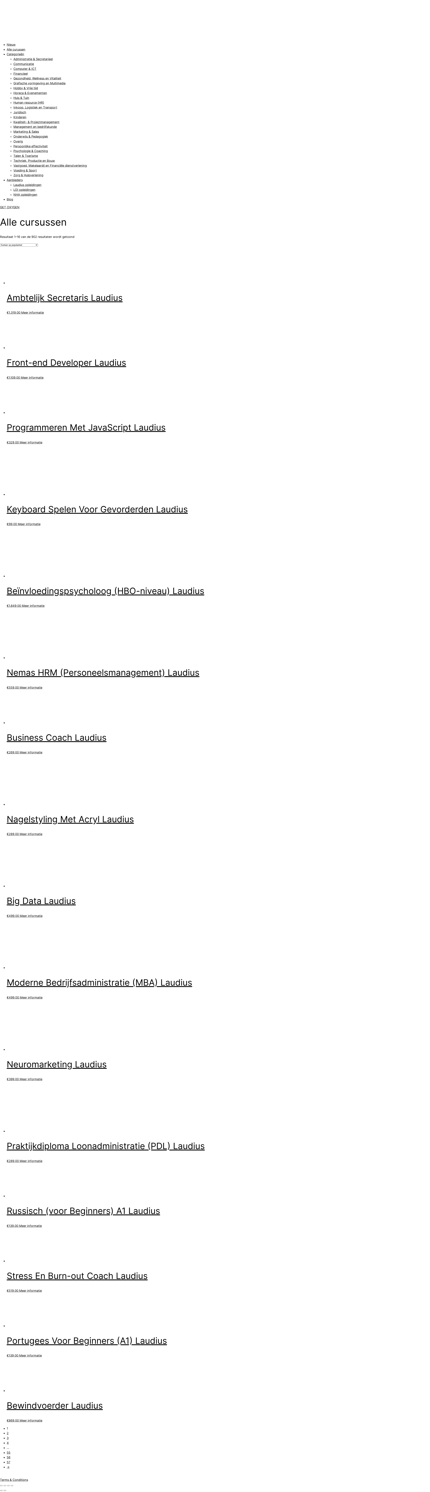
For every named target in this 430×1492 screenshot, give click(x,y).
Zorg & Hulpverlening (28, 175)
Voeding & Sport (25, 170)
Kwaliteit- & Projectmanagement (36, 122)
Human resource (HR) (28, 102)
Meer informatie (32, 312)
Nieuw (11, 44)
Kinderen (19, 117)
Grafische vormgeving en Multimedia (39, 83)
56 (8, 1457)
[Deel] (8, 1485)
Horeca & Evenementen (30, 93)
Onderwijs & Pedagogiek (30, 136)
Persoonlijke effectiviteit (30, 146)
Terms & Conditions (14, 1480)
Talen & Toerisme (25, 156)
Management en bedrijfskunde (35, 127)
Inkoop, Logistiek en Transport (35, 107)
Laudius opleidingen (27, 185)
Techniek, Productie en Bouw (34, 160)
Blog (10, 199)
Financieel (20, 73)
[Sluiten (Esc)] (12, 1485)
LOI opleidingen (24, 190)
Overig (18, 141)
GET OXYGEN (9, 207)
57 (8, 1462)
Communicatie (23, 64)
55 (8, 1452)
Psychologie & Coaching (30, 151)
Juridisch (19, 112)
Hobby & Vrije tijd (25, 88)
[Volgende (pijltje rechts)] (5, 1490)
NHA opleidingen (25, 194)
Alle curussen (16, 49)
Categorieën (15, 54)
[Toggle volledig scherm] (5, 1485)
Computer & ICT (24, 69)
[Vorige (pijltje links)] (1, 1490)
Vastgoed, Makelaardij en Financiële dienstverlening (50, 165)
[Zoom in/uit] (1, 1485)
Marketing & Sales (26, 131)
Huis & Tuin (21, 98)
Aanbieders (15, 180)
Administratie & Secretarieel (33, 59)
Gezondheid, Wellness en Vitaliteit (37, 78)
